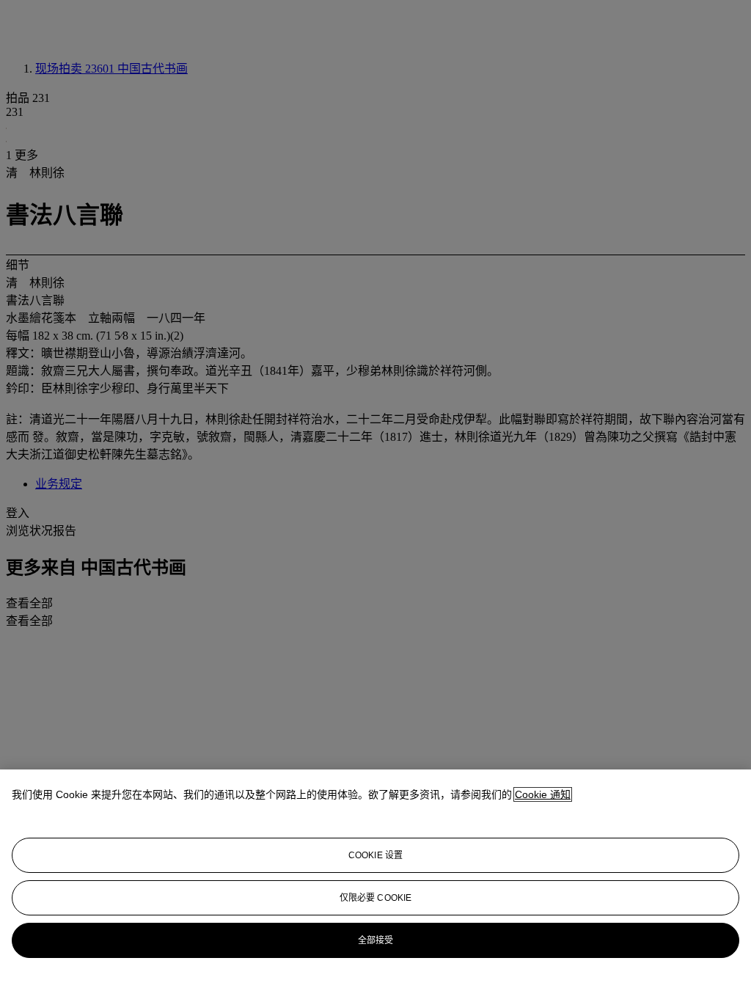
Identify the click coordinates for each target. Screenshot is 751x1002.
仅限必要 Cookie (375, 898)
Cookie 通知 (543, 794)
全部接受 (375, 940)
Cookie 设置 (375, 855)
